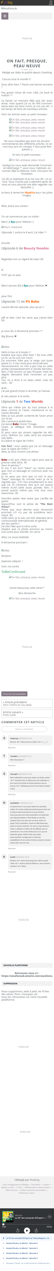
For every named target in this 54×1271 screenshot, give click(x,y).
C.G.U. (19, 1187)
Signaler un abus (8, 1187)
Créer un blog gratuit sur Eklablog (15, 1184)
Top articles (35, 1184)
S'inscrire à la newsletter (14, 694)
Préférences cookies (26, 1193)
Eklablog (34, 1179)
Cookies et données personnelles (33, 1190)
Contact (46, 1184)
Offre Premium (11, 1190)
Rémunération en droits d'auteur (37, 1187)
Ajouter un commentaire (24, 729)
